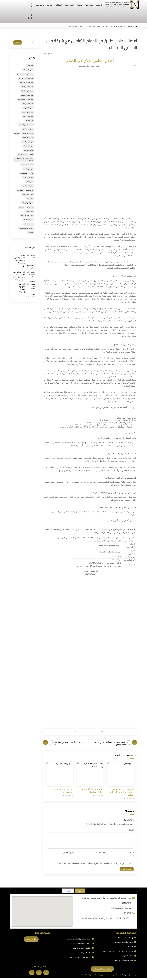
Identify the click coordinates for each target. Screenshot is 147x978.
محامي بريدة (20, 190)
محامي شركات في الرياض (27, 215)
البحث (17, 42)
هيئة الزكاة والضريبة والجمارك (26, 228)
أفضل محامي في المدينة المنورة (25, 99)
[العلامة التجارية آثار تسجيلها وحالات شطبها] (31, 275)
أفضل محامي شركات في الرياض (25, 74)
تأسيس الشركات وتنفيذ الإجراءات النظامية (118, 951)
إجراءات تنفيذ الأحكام (125, 937)
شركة (31, 154)
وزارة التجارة (30, 232)
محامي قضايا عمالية (28, 224)
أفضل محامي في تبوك (27, 103)
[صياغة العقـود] (135, 956)
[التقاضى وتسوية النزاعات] (93, 948)
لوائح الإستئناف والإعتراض (123, 960)
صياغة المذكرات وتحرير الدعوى (79, 957)
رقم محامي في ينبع (22, 154)
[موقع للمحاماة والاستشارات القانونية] (122, 5)
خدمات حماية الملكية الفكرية (80, 943)
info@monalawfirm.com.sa (120, 908)
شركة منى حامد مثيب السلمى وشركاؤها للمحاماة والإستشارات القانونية (98, 975)
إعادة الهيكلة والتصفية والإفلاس (78, 939)
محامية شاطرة (29, 190)
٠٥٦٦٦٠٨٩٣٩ (126, 903)
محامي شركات (29, 211)
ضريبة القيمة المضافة (28, 169)
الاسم (131, 852)
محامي (31, 173)
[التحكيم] (135, 947)
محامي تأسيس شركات (27, 194)
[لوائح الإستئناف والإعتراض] (135, 960)
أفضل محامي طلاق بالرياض (26, 82)
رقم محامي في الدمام (28, 133)
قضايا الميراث (23, 173)
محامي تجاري (30, 198)
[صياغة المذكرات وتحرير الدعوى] (93, 957)
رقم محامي (17, 133)
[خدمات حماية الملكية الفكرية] (93, 943)
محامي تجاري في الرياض (27, 203)
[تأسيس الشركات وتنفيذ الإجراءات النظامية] (135, 951)
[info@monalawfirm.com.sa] (133, 908)
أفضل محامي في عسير (27, 112)
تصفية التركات (85, 953)
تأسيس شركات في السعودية (26, 125)
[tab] (80, 891)
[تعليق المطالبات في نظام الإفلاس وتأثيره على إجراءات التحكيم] (31, 258)
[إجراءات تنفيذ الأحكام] (135, 937)
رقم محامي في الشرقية (27, 141)
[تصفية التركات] (93, 953)
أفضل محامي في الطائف (27, 91)
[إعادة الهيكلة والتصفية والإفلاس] (93, 939)
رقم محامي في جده (28, 150)
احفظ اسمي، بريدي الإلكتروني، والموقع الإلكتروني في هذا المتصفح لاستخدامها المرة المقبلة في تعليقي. (93, 863)
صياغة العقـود (128, 956)
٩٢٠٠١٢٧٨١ (127, 913)
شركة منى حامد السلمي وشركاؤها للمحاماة (25, 159)
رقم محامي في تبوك (28, 146)
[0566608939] (133, 903)
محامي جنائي (30, 207)
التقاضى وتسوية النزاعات (81, 948)
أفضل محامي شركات (28, 70)
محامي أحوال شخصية (28, 177)
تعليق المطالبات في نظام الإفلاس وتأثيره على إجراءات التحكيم (24, 260)
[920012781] (133, 913)
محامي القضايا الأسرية (27, 186)
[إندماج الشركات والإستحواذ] (135, 942)
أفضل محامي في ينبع (28, 116)
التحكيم (130, 947)
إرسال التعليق (126, 869)
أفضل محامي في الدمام (27, 86)
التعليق (131, 830)
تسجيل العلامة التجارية (27, 129)
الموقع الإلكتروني (69, 852)
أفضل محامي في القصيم (27, 95)
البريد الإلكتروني (98, 852)
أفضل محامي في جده (28, 108)
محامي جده (21, 207)
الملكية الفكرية (29, 120)
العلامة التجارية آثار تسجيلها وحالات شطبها (19, 274)
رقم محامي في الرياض (27, 137)
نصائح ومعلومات (129, 798)
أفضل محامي (30, 65)
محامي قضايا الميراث (28, 219)
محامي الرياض (29, 181)
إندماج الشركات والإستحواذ (123, 942)
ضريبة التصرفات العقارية (27, 164)
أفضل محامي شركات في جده (26, 78)
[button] (82, 732)
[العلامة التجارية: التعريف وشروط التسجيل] (31, 287)
